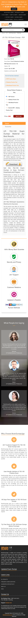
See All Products (18, 19)
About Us (3, 586)
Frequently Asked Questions (8, 581)
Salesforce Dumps (9, 12)
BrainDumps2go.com (7, 615)
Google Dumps (9, 19)
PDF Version (11, 96)
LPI (7, 33)
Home (3, 33)
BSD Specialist (12, 33)
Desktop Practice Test (13, 99)
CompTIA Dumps (13, 14)
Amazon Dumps (22, 14)
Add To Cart (18, 116)
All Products (4, 579)
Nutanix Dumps (18, 17)
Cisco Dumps (5, 14)
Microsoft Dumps (19, 12)
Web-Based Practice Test (12, 103)
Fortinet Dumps (10, 17)
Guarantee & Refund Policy (7, 584)
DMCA (2, 588)
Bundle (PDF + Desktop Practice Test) (13, 108)
